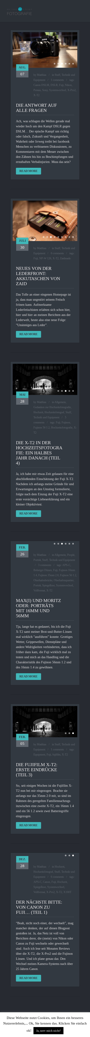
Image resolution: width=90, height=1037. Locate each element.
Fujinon (66, 422)
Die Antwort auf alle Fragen (36, 108)
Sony (45, 90)
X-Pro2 (71, 90)
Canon (46, 882)
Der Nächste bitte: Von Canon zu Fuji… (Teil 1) (39, 907)
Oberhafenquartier (64, 580)
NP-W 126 (45, 258)
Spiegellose (48, 585)
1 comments (57, 80)
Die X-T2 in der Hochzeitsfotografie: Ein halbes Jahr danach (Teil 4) (39, 452)
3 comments (44, 565)
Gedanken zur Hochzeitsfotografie (52, 407)
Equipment (39, 754)
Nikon (68, 85)
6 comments (57, 876)
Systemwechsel (57, 90)
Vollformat (39, 590)
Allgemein (60, 402)
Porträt (37, 560)
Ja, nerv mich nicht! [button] (48, 1030)
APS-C (66, 565)
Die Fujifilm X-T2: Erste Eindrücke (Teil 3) (36, 769)
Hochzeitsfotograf (54, 412)
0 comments (57, 253)
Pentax (37, 90)
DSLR (54, 85)
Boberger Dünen (42, 570)
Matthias (41, 74)
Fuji (61, 85)
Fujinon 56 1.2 (41, 427)
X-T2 (36, 95)
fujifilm (56, 754)
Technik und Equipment (46, 417)
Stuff (57, 74)
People (71, 555)
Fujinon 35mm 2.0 (48, 575)
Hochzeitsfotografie (61, 427)
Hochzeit (38, 412)
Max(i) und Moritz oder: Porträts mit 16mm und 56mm (38, 608)
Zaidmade (65, 258)
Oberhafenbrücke (42, 580)
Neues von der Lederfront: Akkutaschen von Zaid (38, 276)
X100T (67, 892)
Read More (28, 171)
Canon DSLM (41, 85)
